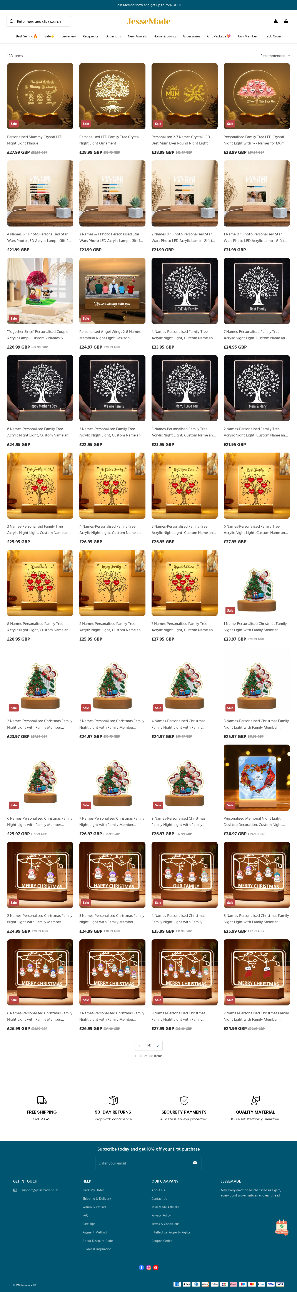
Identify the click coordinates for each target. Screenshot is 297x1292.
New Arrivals (137, 36)
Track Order (272, 36)
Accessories (191, 36)
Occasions (113, 36)
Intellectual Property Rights (171, 1232)
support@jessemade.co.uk (40, 1190)
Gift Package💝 (219, 36)
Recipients (90, 36)
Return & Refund (94, 1207)
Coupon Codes (162, 1240)
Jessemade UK (28, 1285)
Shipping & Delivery (96, 1198)
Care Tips (88, 1223)
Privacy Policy (161, 1215)
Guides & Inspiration (96, 1249)
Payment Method (94, 1232)
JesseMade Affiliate (165, 1207)
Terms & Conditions (165, 1223)
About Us (158, 1190)
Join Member (247, 36)
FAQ (85, 1215)
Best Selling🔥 (27, 36)
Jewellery (69, 36)
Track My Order (93, 1190)
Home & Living (165, 36)
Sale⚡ (50, 36)
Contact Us (159, 1198)
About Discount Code (97, 1240)
